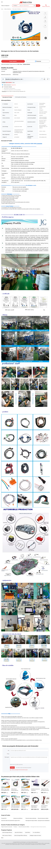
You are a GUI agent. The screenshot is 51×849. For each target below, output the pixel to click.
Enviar (12, 767)
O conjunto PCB (16, 820)
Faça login (4, 91)
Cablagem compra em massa (35, 835)
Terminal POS (3, 818)
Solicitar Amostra (26, 64)
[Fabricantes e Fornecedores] (25, 2)
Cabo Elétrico (27, 832)
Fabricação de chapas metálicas (32, 820)
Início (2, 9)
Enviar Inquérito (13, 61)
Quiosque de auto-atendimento (44, 820)
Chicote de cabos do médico (43, 818)
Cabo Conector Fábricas (7, 835)
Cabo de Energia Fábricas (7, 832)
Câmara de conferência (17, 818)
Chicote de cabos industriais (31, 818)
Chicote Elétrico (24, 9)
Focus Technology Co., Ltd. (23, 842)
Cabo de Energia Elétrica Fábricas (20, 835)
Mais (2, 837)
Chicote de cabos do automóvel (7, 820)
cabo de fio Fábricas (18, 832)
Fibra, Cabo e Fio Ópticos (16, 9)
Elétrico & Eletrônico (7, 9)
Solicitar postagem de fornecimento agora (19, 769)
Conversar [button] (38, 61)
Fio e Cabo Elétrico (36, 832)
